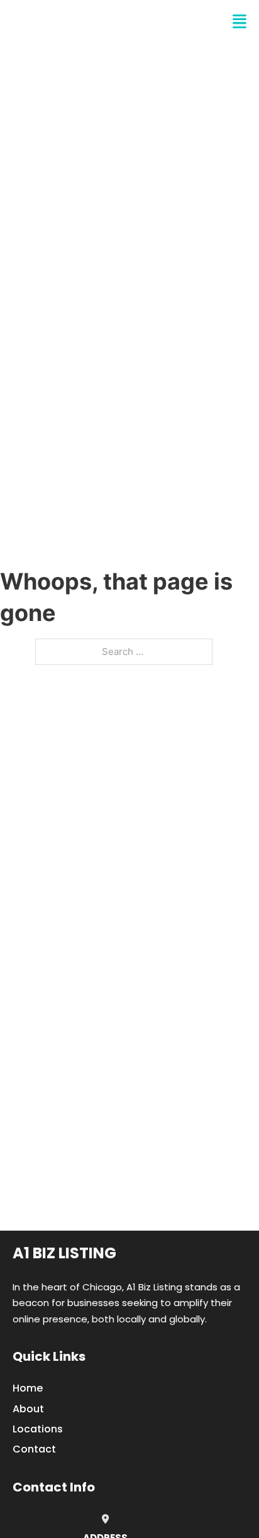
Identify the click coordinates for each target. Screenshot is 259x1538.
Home (28, 1388)
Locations (38, 1429)
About (28, 1409)
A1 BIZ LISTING (73, 22)
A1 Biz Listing (64, 1253)
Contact (34, 1449)
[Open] (239, 22)
